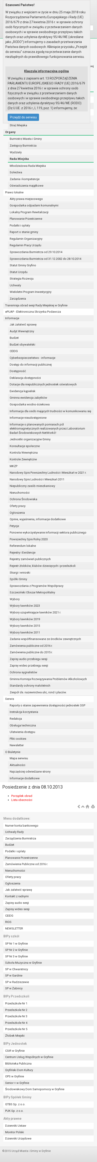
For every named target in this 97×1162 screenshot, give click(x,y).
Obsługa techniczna (23, 725)
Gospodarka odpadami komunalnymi (34, 205)
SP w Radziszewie (17, 982)
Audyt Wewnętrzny (22, 331)
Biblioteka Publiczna (18, 1063)
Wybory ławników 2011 (25, 632)
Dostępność (18, 371)
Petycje (14, 526)
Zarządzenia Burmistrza (20, 838)
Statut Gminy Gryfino (23, 265)
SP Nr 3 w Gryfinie (16, 956)
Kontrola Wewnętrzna (24, 452)
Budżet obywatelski (22, 344)
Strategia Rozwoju (22, 278)
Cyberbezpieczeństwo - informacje (32, 357)
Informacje (12, 318)
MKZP (13, 466)
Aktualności (17, 765)
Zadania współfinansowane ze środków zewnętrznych (45, 639)
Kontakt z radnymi (17, 896)
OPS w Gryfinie (14, 1076)
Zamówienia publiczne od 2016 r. (31, 645)
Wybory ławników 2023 (25, 605)
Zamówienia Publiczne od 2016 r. (26, 864)
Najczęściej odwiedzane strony (30, 771)
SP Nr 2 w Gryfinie (16, 950)
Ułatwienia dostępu (22, 732)
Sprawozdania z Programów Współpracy (36, 586)
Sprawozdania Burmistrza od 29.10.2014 (36, 252)
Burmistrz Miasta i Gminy (26, 138)
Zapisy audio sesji (17, 902)
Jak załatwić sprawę (23, 324)
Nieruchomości (20, 492)
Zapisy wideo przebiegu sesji (29, 665)
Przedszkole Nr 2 (16, 1010)
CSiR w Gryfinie (15, 1050)
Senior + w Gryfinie (17, 1083)
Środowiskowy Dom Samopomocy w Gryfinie (34, 1089)
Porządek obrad (21, 796)
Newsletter (17, 745)
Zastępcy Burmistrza (23, 145)
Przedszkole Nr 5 (16, 1029)
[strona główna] (87, 807)
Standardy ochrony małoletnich (30, 685)
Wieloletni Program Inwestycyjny (30, 292)
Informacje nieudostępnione (28, 417)
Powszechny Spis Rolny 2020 (29, 539)
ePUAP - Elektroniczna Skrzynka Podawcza (33, 311)
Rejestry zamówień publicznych (30, 559)
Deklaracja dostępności (25, 378)
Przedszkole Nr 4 (16, 1022)
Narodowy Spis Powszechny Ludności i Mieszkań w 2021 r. (48, 472)
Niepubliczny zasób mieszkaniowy (32, 486)
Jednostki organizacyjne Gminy (30, 439)
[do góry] (83, 807)
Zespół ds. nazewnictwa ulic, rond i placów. (38, 692)
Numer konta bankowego (21, 825)
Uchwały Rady (14, 832)
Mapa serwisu (19, 758)
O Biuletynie (12, 752)
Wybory (15, 599)
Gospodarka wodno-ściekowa (30, 404)
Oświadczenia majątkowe (26, 185)
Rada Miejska (19, 159)
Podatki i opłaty (20, 225)
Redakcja (16, 718)
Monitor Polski (14, 1132)
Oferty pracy (17, 506)
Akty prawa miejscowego (26, 199)
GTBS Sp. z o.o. (15, 1104)
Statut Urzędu (19, 272)
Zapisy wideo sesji (17, 909)
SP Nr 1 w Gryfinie (16, 943)
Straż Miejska (18, 125)
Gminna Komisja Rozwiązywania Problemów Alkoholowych (48, 679)
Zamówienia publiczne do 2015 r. (31, 652)
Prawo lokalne (14, 192)
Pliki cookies (18, 738)
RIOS (8, 922)
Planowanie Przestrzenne (26, 218)
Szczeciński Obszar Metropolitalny (32, 592)
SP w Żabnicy (14, 988)
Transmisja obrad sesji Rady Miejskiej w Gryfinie (36, 305)
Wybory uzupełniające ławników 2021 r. (35, 612)
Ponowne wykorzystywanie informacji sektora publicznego (48, 532)
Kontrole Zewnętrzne (23, 459)
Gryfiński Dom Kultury (19, 1070)
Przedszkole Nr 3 (16, 1016)
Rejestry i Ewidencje (22, 552)
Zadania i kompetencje (24, 179)
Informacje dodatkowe (24, 778)
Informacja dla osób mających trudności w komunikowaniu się (50, 411)
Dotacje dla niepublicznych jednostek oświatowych (43, 384)
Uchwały (15, 285)
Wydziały (16, 152)
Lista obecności (21, 800)
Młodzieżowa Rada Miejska (28, 165)
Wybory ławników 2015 (25, 625)
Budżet (14, 337)
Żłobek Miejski (15, 1035)
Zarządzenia (18, 298)
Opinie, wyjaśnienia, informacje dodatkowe (38, 519)
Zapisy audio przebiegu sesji (28, 659)
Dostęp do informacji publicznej (31, 364)
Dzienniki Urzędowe (18, 1138)
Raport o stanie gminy (24, 232)
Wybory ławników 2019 (25, 619)
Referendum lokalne (23, 545)
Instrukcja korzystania (24, 712)
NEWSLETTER (14, 928)
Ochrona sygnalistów (23, 672)
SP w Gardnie (13, 975)
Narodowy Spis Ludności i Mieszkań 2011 (37, 479)
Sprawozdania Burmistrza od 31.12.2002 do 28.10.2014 (45, 258)
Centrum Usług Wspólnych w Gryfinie (29, 1057)
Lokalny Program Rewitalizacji (29, 212)
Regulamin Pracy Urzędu (25, 245)
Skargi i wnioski (20, 572)
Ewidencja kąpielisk (22, 391)
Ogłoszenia (17, 512)
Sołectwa (16, 172)
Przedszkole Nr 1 (16, 1003)
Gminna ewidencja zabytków (28, 397)
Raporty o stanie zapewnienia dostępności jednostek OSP (47, 705)
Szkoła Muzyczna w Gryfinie (23, 962)
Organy (10, 132)
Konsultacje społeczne (25, 446)
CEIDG (14, 351)
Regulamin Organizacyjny (26, 238)
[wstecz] (79, 807)
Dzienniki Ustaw (15, 1125)
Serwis (9, 699)
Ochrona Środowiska (23, 499)
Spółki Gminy (18, 579)
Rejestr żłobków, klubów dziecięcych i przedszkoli (43, 565)
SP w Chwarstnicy (16, 969)
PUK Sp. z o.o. (14, 1110)
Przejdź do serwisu (23, 117)
